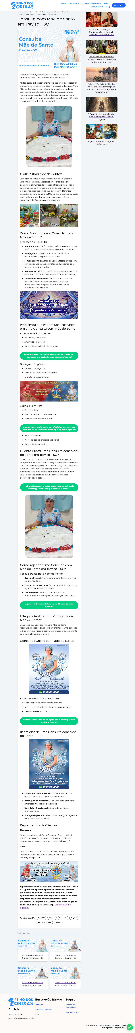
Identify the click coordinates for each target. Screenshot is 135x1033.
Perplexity (63, 918)
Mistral (58, 922)
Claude (52, 918)
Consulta (73, 3)
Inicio (63, 3)
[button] (119, 5)
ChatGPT (41, 918)
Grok (49, 922)
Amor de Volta (96, 7)
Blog (108, 7)
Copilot (74, 918)
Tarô (106, 3)
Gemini (40, 922)
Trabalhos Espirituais (92, 3)
